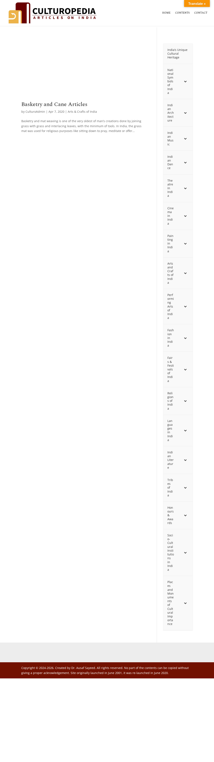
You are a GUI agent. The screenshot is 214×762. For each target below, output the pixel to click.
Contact (200, 13)
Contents (182, 13)
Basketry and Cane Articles (54, 104)
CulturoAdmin (35, 112)
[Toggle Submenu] (185, 81)
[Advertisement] (84, 70)
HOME (166, 13)
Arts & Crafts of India (82, 112)
